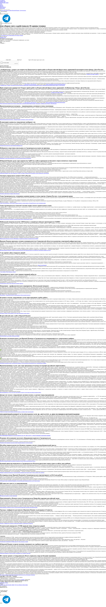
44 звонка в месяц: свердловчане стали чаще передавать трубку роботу (15, 313)
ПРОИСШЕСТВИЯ (10, 584)
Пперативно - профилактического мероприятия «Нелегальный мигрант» (15, 295)
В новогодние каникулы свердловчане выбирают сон (11, 145)
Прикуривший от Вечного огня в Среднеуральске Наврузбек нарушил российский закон (18, 507)
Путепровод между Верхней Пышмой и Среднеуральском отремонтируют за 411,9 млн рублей (20, 480)
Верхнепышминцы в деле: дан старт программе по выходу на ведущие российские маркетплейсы (20, 392)
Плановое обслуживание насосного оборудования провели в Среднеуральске (16, 442)
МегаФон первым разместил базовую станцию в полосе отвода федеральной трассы (17, 461)
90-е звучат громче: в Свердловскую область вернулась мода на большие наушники (17, 574)
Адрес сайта (30, 59)
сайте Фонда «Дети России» (30, 84)
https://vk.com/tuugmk (42, 265)
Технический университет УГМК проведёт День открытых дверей (14, 541)
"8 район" (23, 579)
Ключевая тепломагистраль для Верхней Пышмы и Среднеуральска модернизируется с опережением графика (23, 363)
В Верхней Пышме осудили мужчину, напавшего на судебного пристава (15, 553)
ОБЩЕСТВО (3, 584)
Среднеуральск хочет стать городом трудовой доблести (11, 283)
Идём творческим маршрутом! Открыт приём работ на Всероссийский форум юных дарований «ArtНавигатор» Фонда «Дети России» (28, 103)
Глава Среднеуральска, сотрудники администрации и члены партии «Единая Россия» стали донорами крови (23, 203)
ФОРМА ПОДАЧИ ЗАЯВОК (92, 74)
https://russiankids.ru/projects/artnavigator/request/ (55, 84)
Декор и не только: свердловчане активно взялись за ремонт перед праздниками (16, 411)
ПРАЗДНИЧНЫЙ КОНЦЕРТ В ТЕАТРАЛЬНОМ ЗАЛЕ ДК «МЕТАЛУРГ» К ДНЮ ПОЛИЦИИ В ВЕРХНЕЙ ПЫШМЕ (25, 435)
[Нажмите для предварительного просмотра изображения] (11, 35)
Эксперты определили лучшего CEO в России (9, 193)
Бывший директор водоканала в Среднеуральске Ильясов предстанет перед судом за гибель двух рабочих (22, 472)
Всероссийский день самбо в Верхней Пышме (9, 335)
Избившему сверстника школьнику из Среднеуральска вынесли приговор (15, 158)
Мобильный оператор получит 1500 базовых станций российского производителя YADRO (19, 238)
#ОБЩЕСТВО (3, 37)
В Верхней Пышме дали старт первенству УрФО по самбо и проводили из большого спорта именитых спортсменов (24, 173)
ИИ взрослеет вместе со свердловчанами (8, 495)
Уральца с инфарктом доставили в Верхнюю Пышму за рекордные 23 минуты (16, 523)
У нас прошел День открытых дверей (8, 271)
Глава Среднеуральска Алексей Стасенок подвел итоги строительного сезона (16, 219)
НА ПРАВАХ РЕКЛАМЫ (22, 584)
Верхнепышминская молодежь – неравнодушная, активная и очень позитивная (16, 119)
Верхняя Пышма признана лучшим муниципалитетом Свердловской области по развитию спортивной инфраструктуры (25, 250)
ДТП (15, 584)
